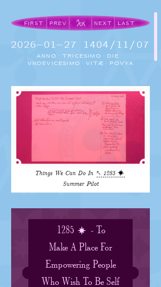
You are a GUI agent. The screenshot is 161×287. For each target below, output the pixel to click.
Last (126, 23)
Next (103, 23)
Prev (58, 23)
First (33, 23)
